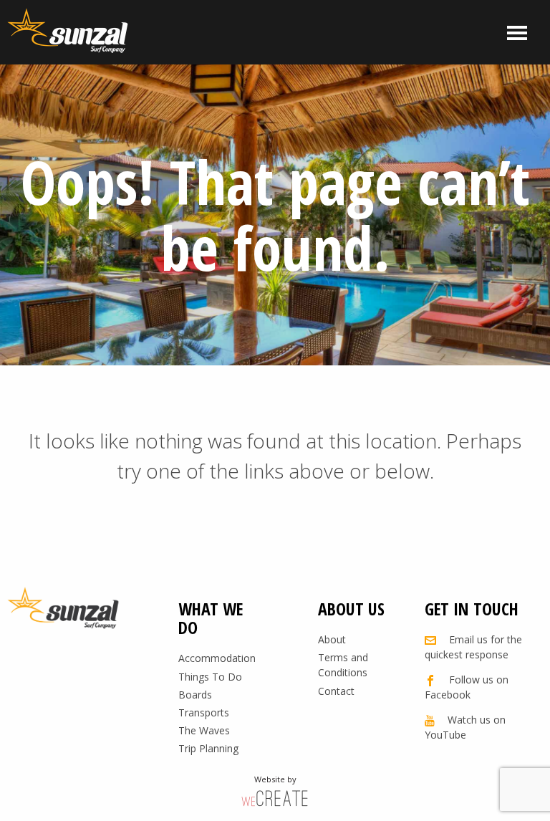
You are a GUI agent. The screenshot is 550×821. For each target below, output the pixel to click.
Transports (203, 712)
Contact (336, 691)
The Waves (204, 730)
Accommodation (217, 658)
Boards (195, 694)
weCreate (275, 798)
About (332, 639)
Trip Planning (208, 748)
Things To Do (210, 676)
